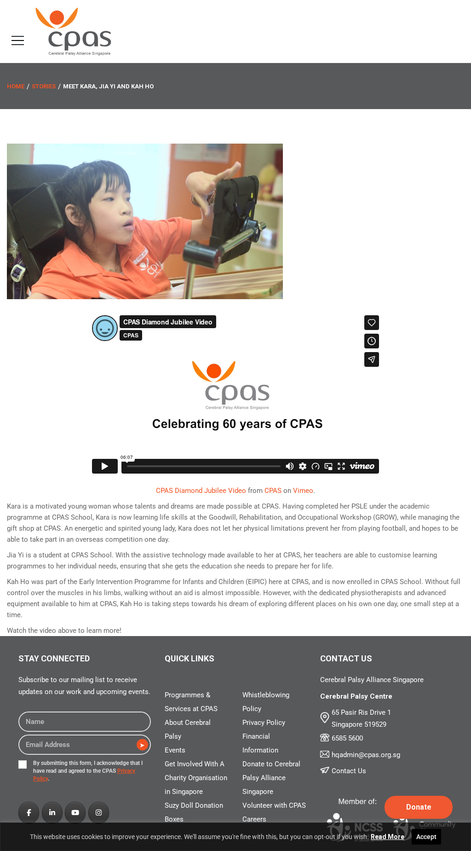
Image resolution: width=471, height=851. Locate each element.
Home (15, 86)
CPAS (272, 490)
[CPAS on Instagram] (98, 813)
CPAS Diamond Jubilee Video (201, 490)
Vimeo (303, 490)
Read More (387, 836)
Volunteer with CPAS (274, 805)
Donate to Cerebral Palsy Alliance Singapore (271, 778)
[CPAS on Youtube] (75, 813)
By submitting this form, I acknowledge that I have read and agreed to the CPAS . (88, 771)
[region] (235, 836)
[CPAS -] (73, 30)
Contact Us (349, 771)
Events (175, 750)
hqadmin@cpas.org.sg (366, 755)
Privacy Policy (263, 722)
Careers (254, 819)
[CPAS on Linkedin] (52, 813)
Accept (426, 836)
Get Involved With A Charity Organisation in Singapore (196, 778)
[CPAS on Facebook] (28, 813)
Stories (44, 86)
